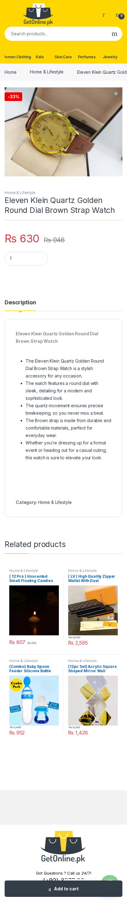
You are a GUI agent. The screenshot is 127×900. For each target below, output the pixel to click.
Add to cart (66, 888)
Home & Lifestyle (46, 71)
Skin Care (63, 57)
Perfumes (87, 57)
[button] (116, 94)
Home (10, 71)
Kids (40, 57)
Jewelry (110, 57)
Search (114, 34)
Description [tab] (20, 303)
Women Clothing (16, 57)
